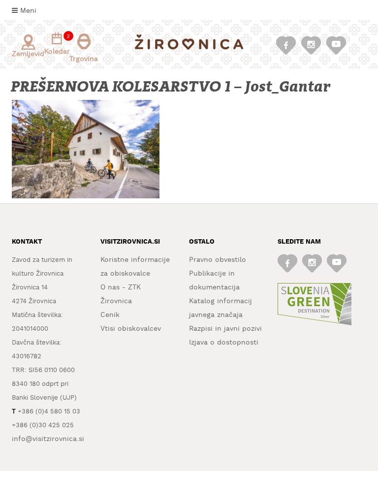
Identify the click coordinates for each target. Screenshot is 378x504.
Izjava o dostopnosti (223, 342)
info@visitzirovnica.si (48, 439)
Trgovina (83, 59)
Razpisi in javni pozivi (225, 328)
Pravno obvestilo (217, 259)
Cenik (110, 315)
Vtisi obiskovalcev (130, 328)
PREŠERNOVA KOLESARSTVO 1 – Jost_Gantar (171, 86)
